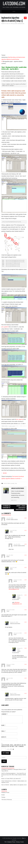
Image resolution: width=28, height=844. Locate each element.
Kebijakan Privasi (5, 792)
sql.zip (5, 473)
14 (25, 18)
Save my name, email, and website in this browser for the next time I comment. (13, 745)
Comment (4, 714)
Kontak (3, 794)
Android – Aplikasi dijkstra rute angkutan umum (21, 507)
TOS (5, 841)
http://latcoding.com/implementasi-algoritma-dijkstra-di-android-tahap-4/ (13, 59)
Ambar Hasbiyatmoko (19, 23)
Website (3, 737)
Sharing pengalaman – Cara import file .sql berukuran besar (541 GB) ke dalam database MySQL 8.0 (13, 775)
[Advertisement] (14, 40)
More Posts (14, 500)
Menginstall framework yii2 (7, 506)
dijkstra (9, 483)
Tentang (3, 797)
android (5, 483)
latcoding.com (14, 4)
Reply (26, 518)
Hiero (23, 838)
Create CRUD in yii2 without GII (13, 778)
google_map (14, 483)
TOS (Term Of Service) (6, 799)
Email (3, 731)
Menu (14, 11)
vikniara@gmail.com (14, 589)
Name (3, 725)
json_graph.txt (5, 326)
